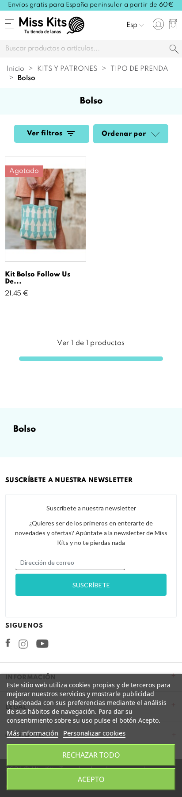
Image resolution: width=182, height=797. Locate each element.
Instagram (23, 644)
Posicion (154, 134)
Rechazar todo (91, 755)
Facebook (8, 642)
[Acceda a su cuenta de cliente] (158, 24)
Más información (32, 732)
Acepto (91, 779)
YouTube (42, 643)
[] (174, 49)
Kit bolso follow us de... (37, 278)
